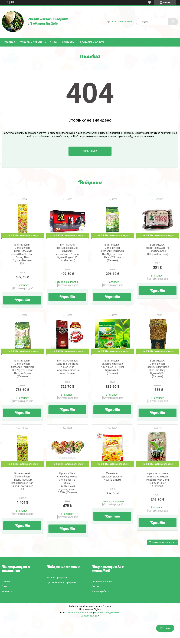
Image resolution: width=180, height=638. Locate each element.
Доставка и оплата (92, 42)
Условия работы (100, 591)
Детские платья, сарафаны (61, 582)
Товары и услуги (31, 42)
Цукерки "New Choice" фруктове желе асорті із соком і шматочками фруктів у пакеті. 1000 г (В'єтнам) (67, 483)
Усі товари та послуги (161, 542)
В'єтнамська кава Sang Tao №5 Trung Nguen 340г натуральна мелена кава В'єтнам (67, 367)
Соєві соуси (90, 151)
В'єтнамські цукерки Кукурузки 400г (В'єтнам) (112, 476)
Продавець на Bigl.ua (90, 609)
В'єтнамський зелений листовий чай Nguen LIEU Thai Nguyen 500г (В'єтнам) (112, 367)
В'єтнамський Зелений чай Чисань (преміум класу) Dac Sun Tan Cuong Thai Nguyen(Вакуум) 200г (22, 254)
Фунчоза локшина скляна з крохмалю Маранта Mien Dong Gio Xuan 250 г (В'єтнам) (157, 479)
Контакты (68, 42)
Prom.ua (107, 606)
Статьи (95, 586)
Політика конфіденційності (107, 612)
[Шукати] (173, 21)
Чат (168, 628)
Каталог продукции (57, 577)
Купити (22, 300)
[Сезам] (13, 21)
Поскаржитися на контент (80, 612)
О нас (53, 42)
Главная (9, 42)
